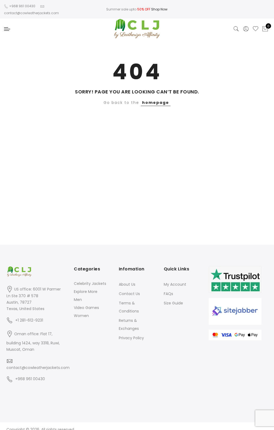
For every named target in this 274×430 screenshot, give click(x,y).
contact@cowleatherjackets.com (38, 367)
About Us (127, 284)
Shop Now (159, 9)
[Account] (246, 29)
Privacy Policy (131, 338)
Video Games (86, 307)
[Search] (236, 29)
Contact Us (129, 293)
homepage (155, 102)
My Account (175, 284)
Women (81, 315)
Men (78, 299)
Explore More (85, 291)
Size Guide (173, 303)
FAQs (168, 293)
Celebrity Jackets (90, 283)
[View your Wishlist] (255, 29)
